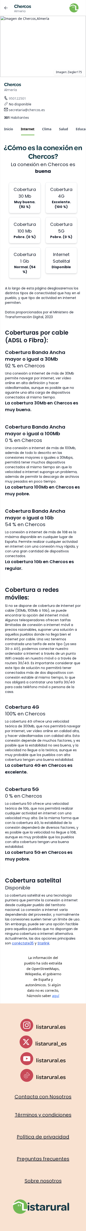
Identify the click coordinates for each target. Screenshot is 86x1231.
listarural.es (51, 1026)
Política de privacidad (43, 1136)
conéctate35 (23, 943)
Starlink (43, 943)
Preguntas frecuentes (43, 1158)
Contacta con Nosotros (43, 1096)
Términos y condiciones (43, 1114)
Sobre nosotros (43, 1180)
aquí (55, 995)
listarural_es (51, 1043)
